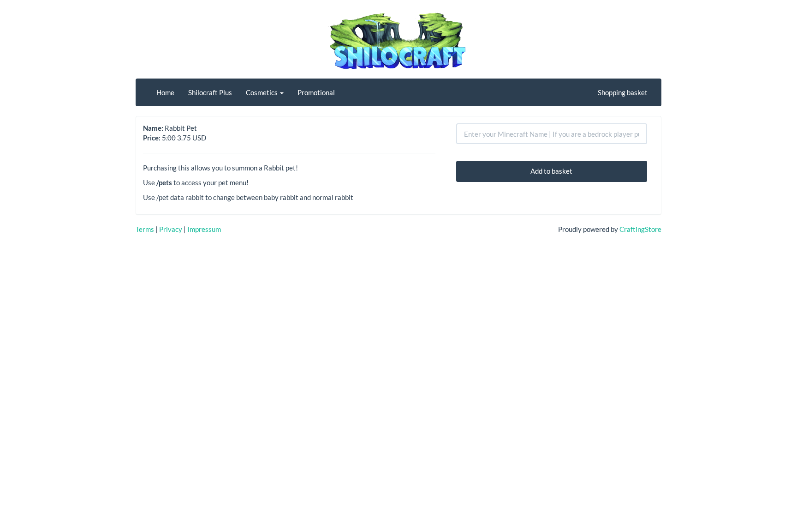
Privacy (170, 229)
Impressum (204, 229)
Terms (145, 229)
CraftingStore (640, 229)
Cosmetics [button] (262, 92)
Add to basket (551, 171)
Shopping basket (623, 92)
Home (165, 92)
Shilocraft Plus (210, 92)
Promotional (316, 92)
